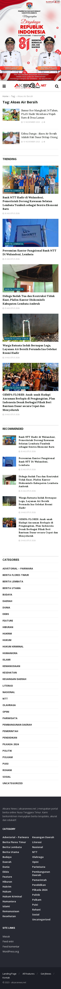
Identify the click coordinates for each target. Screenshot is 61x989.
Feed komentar (11, 946)
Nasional (9, 692)
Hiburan (8, 627)
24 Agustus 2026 (12, 357)
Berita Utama (12, 588)
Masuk (6, 936)
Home (5, 96)
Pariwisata (10, 718)
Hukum (7, 640)
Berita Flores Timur (16, 338)
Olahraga (9, 705)
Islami (7, 659)
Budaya (7, 594)
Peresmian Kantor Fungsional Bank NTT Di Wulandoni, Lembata (37, 461)
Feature (8, 620)
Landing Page (9, 973)
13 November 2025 (31, 122)
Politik (7, 750)
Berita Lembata (14, 190)
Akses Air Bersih (25, 96)
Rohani (7, 770)
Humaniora (10, 653)
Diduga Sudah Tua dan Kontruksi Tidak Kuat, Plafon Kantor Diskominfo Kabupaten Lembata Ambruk (29, 299)
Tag (13, 96)
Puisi (5, 763)
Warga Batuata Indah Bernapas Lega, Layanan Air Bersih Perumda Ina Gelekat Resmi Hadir (30, 349)
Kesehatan (10, 672)
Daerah (7, 601)
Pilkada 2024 (11, 744)
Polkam (8, 757)
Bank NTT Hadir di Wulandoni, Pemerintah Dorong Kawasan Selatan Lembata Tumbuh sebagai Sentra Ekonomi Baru (37, 442)
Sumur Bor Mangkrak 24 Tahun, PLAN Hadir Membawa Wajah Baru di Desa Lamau (39, 114)
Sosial (7, 776)
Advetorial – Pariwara (18, 568)
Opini (6, 711)
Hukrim (7, 633)
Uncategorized (13, 783)
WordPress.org (11, 951)
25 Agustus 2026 (12, 259)
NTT (5, 698)
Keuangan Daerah (14, 679)
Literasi (8, 685)
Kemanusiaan (11, 666)
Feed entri (8, 941)
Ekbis (6, 614)
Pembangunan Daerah (17, 724)
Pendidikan (10, 737)
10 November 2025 (31, 141)
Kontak (6, 977)
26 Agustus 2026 (12, 213)
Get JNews (46, 973)
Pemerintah (10, 731)
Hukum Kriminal (13, 646)
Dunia (6, 607)
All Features (29, 973)
